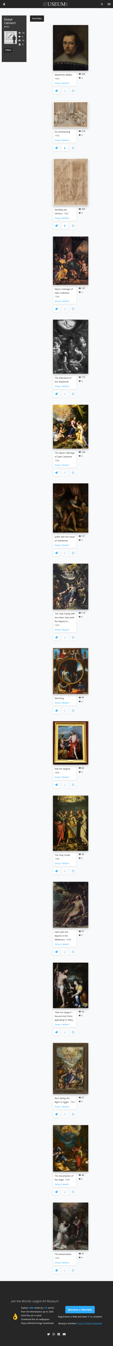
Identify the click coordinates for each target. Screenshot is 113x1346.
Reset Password (94, 1323)
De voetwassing (62, 131)
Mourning (59, 698)
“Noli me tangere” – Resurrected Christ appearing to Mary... (64, 1016)
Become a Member (80, 1309)
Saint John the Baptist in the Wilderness (61, 936)
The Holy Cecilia (62, 855)
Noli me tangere (62, 768)
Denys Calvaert (62, 83)
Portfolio (37, 18)
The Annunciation (63, 1254)
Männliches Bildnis (63, 74)
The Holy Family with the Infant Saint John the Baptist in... (65, 617)
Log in (81, 1323)
